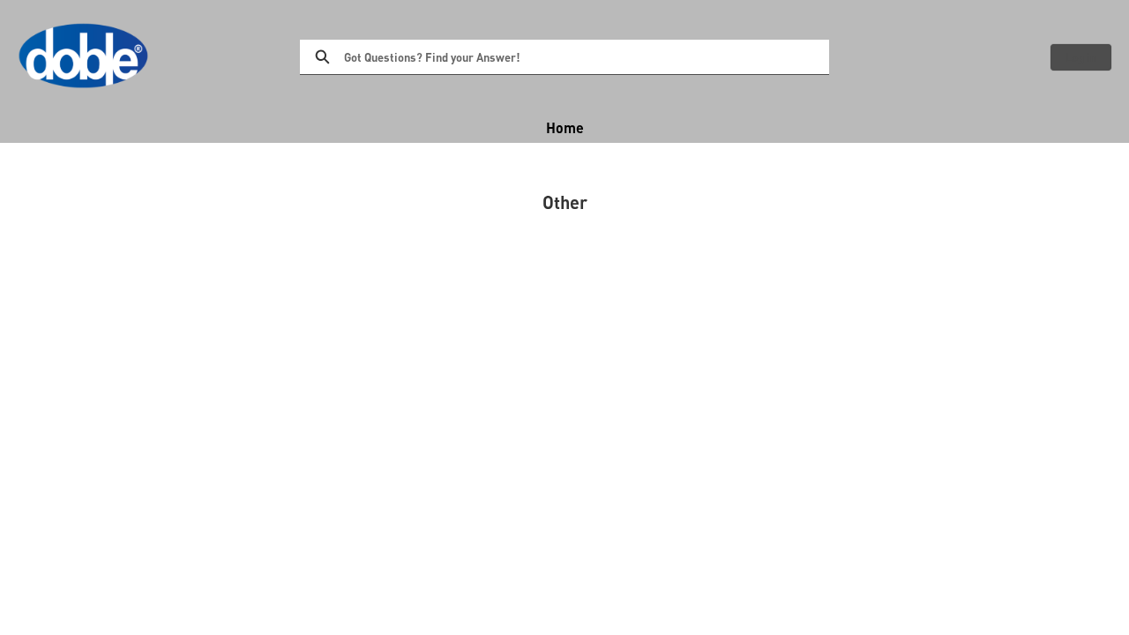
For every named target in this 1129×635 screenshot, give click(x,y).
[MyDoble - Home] (84, 56)
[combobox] (586, 57)
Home (565, 127)
